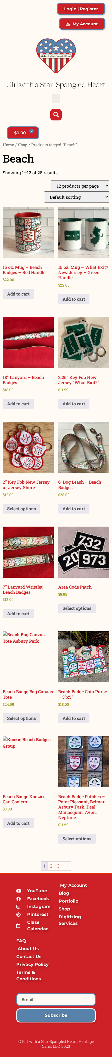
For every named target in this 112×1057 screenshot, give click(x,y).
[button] (56, 98)
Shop (22, 144)
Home (8, 144)
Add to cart (18, 294)
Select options (21, 508)
